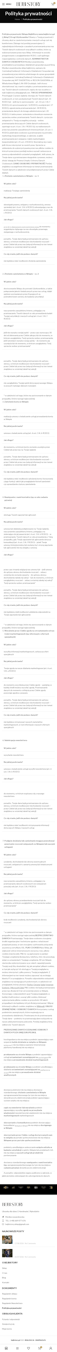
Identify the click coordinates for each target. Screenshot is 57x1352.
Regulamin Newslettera (12, 1303)
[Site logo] (28, 4)
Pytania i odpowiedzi (11, 1319)
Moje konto (7, 1329)
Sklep (4, 1268)
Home (17, 19)
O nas (4, 1273)
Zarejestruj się (8, 1324)
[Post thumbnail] (7, 1240)
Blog (4, 1277)
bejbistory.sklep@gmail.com (17, 1224)
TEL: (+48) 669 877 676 (15, 1220)
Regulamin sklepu (9, 1294)
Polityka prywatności (11, 1308)
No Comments (30, 1243)
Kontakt (5, 1282)
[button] (5, 1187)
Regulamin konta (9, 1298)
